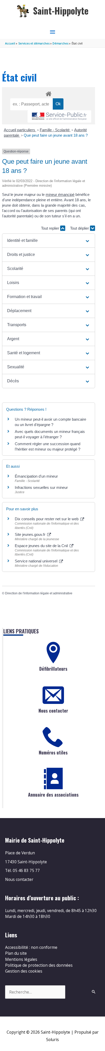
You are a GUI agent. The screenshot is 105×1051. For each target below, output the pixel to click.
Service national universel (36, 561)
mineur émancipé (60, 194)
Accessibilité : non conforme (31, 947)
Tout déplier (80, 228)
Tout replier (50, 228)
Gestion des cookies (23, 971)
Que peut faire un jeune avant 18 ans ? (56, 135)
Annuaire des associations (53, 794)
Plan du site (16, 953)
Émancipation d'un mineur (36, 476)
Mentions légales (21, 959)
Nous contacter (53, 710)
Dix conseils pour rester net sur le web (47, 519)
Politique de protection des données (39, 965)
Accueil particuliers (20, 130)
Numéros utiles (53, 752)
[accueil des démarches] (48, 93)
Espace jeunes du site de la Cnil (42, 546)
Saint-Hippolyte (60, 10)
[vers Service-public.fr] (59, 116)
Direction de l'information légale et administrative (38, 593)
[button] (48, 240)
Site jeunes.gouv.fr (30, 534)
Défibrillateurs (53, 668)
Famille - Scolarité (55, 130)
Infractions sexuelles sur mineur (41, 487)
